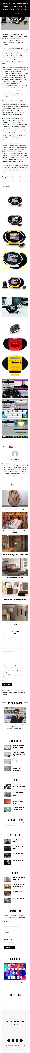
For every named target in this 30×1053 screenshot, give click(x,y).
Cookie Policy (18, 13)
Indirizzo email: (8, 939)
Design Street (15, 22)
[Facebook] (8, 1040)
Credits (23, 1045)
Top (15, 1049)
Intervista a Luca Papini (18, 860)
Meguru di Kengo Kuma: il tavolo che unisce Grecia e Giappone (19, 786)
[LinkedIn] (21, 1040)
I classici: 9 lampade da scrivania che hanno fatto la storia (19, 754)
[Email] (15, 447)
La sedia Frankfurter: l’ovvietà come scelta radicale (18, 801)
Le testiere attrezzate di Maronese (15, 577)
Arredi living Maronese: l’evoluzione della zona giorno (18, 794)
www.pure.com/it (6, 186)
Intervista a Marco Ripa (18, 853)
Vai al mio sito (14, 731)
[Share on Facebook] (8, 447)
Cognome (6, 932)
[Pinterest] (17, 1040)
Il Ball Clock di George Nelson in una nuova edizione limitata (18, 768)
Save (12, 446)
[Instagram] (13, 1040)
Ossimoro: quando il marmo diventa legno (15, 509)
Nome (5, 925)
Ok (9, 13)
